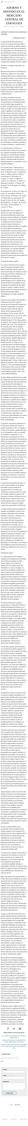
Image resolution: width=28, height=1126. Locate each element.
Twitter (14, 1028)
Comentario (6, 1081)
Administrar (23, 1119)
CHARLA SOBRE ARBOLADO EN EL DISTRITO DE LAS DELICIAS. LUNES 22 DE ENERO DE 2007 (14, 1046)
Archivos (14, 1119)
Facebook (8, 1028)
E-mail (8, 1075)
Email (20, 1028)
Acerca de (5, 1119)
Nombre (5, 1069)
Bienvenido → (18, 1104)
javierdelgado (9, 1)
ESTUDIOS (21, 26)
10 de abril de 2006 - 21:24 (11, 26)
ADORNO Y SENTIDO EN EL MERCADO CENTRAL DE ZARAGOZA (14, 15)
